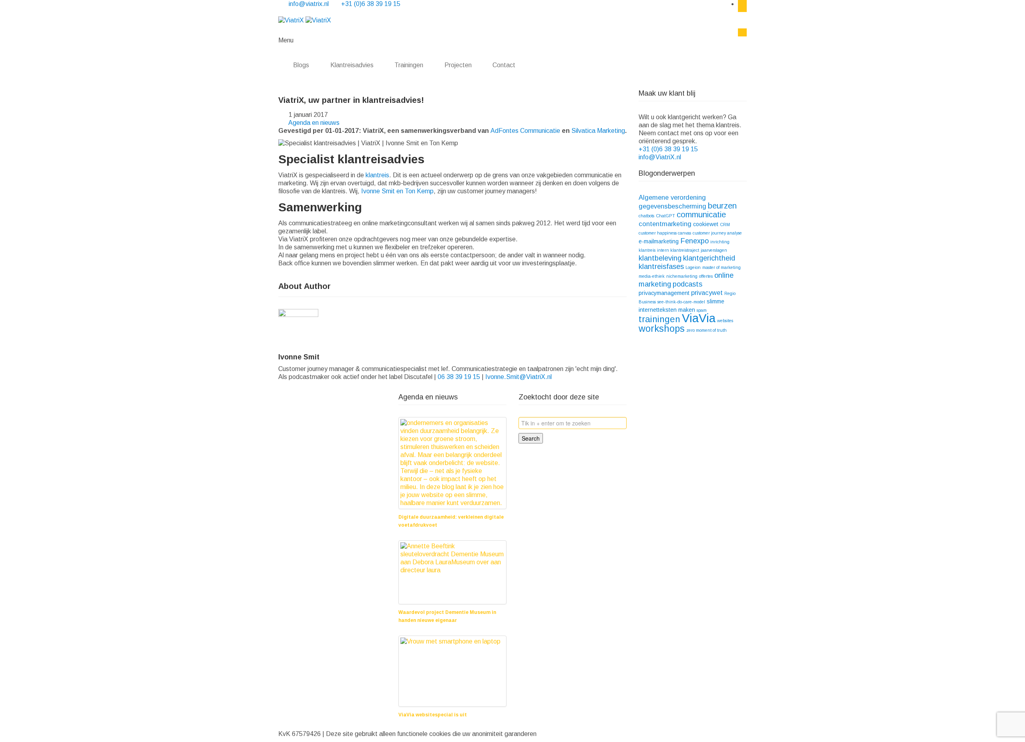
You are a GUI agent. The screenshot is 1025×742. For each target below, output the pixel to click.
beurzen (722, 205)
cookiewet (705, 224)
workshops (662, 328)
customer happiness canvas (665, 233)
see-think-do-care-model (681, 301)
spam (702, 310)
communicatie (701, 214)
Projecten (458, 65)
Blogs (301, 65)
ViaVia (698, 318)
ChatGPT (665, 215)
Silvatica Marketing (598, 130)
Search (531, 438)
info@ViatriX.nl (661, 157)
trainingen (659, 319)
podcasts (687, 284)
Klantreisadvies (352, 65)
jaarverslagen (714, 250)
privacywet (707, 292)
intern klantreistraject (678, 250)
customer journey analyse (717, 233)
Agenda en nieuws (314, 122)
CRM (725, 224)
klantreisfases (661, 266)
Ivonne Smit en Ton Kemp (397, 191)
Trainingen (408, 65)
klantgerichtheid (709, 258)
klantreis (377, 175)
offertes (706, 276)
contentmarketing (665, 223)
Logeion (693, 267)
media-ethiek (652, 276)
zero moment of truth (706, 330)
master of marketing (721, 267)
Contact (504, 65)
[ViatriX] (304, 19)
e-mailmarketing (659, 241)
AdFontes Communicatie (525, 130)
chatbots (646, 215)
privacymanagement (664, 293)
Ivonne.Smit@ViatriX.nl (518, 376)
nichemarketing (681, 276)
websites (725, 320)
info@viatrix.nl (309, 3)
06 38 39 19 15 (459, 376)
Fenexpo (694, 241)
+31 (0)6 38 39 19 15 (370, 3)
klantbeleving (660, 258)
